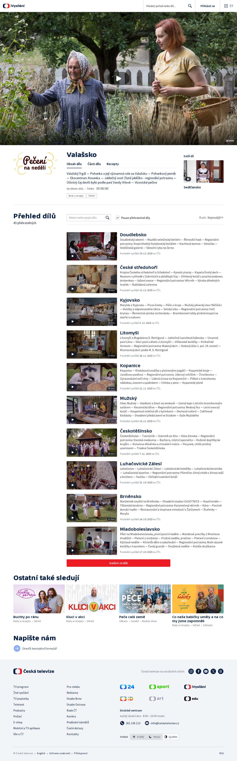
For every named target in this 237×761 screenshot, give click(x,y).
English (41, 753)
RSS (221, 753)
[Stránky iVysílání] (195, 688)
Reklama (72, 692)
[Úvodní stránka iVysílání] (17, 6)
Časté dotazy (75, 728)
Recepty (113, 164)
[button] (118, 78)
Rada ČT (72, 710)
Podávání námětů (78, 722)
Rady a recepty (76, 195)
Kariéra (71, 716)
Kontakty (73, 734)
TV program (21, 687)
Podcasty (19, 710)
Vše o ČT (18, 734)
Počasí (17, 716)
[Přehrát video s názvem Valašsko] (118, 78)
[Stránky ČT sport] (159, 688)
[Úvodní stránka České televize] (34, 671)
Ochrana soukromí (59, 753)
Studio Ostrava (76, 704)
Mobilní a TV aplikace (26, 728)
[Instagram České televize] (191, 671)
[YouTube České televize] (206, 671)
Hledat (190, 6)
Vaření (92, 195)
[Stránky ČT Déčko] (126, 700)
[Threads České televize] (221, 671)
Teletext (18, 704)
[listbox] (154, 737)
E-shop (17, 722)
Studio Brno (74, 698)
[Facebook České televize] (198, 671)
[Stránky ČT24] (127, 688)
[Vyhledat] (107, 218)
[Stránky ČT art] (156, 700)
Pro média (73, 687)
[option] (138, 737)
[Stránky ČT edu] (191, 700)
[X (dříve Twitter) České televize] (213, 671)
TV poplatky (21, 698)
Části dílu (94, 164)
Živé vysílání (21, 692)
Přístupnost (80, 753)
